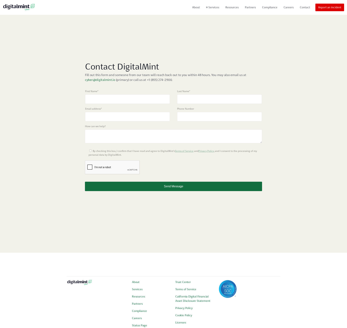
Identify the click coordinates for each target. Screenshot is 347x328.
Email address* (93, 108)
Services (212, 7)
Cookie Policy (183, 315)
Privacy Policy (206, 151)
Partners (250, 7)
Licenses (180, 322)
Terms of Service (184, 151)
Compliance (269, 7)
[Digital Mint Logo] (79, 284)
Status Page (139, 325)
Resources (232, 7)
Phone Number (185, 108)
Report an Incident (329, 7)
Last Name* (183, 91)
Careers (289, 7)
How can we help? (95, 126)
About (196, 7)
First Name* (91, 91)
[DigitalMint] (19, 7)
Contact (305, 7)
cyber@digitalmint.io (100, 80)
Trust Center (183, 282)
